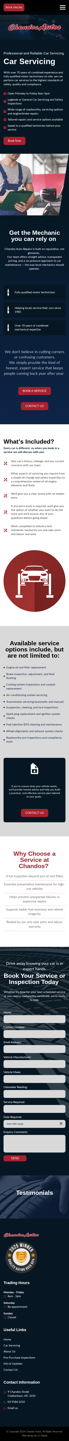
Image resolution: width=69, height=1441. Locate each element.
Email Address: (13, 1042)
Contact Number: (14, 1027)
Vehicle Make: (12, 1072)
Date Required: (13, 1117)
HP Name (3, 949)
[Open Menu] (62, 7)
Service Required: (14, 1102)
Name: (8, 1012)
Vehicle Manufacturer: (17, 1057)
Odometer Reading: (15, 1087)
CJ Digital (42, 1436)
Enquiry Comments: (16, 1132)
